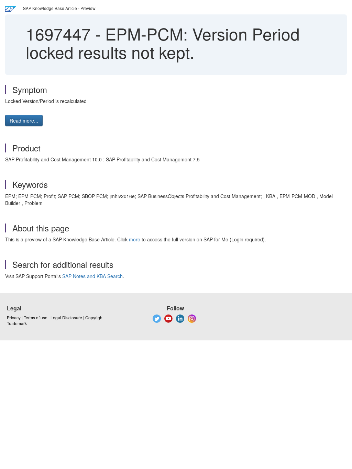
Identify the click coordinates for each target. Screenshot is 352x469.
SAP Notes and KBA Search (92, 276)
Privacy (14, 317)
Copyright (94, 317)
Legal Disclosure (66, 317)
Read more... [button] (24, 120)
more (134, 239)
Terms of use (35, 317)
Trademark (17, 323)
